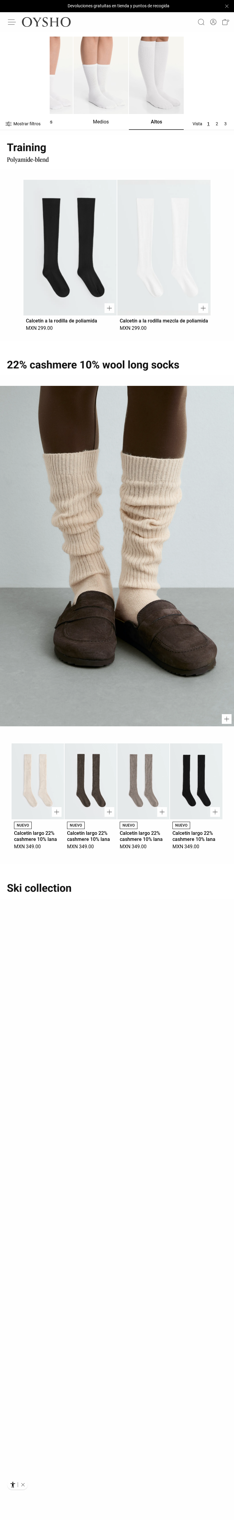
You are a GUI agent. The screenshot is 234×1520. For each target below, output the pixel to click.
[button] (225, 22)
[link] (213, 22)
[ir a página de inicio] (46, 22)
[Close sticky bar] (226, 6)
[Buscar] (201, 22)
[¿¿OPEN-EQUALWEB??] (17, 1485)
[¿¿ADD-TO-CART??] (109, 308)
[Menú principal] (12, 22)
